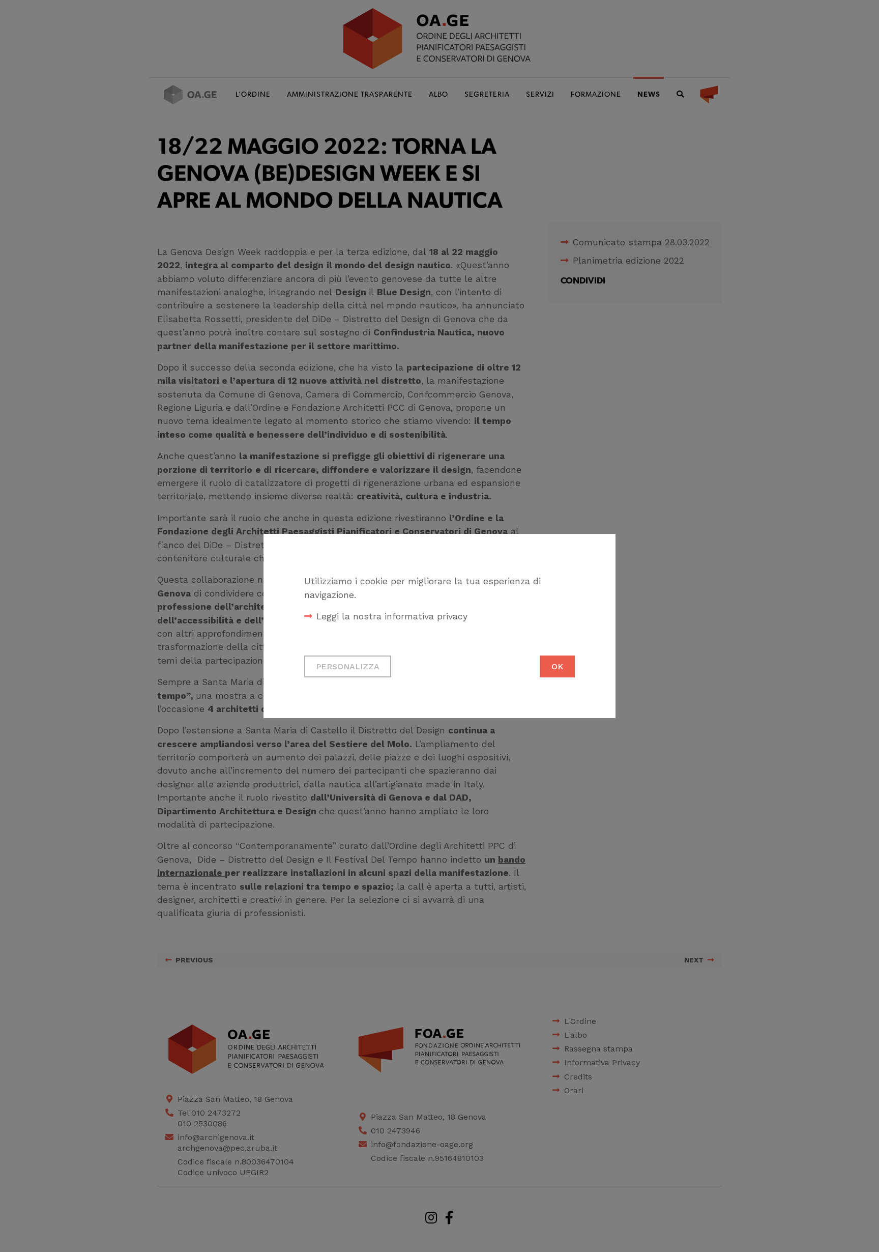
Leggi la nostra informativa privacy (391, 616)
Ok (557, 666)
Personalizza (347, 666)
